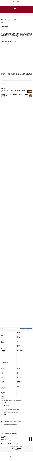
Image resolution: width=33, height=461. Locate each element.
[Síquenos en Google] (17, 444)
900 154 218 (16, 448)
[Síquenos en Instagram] (6, 444)
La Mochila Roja (19, 378)
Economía (2, 368)
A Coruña (18, 333)
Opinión (2, 372)
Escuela (18, 386)
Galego (18, 330)
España (2, 369)
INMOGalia (2, 355)
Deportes (2, 373)
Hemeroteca (2, 336)
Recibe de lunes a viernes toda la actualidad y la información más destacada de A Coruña (12, 421)
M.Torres (5, 96)
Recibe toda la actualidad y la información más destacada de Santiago (10, 427)
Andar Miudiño (3, 392)
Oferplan (2, 354)
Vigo (17, 349)
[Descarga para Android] (31, 438)
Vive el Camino (19, 377)
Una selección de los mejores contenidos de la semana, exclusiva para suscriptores (12, 405)
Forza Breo (2, 393)
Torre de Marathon (3, 387)
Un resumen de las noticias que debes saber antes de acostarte (10, 402)
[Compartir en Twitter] (7, 28)
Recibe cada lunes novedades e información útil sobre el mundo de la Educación (11, 409)
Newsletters (2, 342)
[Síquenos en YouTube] (11, 444)
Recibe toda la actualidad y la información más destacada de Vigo (10, 430)
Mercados (18, 382)
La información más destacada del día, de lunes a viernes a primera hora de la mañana (12, 400)
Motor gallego (3, 396)
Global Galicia (19, 368)
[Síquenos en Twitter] (4, 444)
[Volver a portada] (16, 1)
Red (17, 372)
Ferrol (18, 341)
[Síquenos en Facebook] (2, 444)
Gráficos (2, 377)
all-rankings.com (25, 35)
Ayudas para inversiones (4, 362)
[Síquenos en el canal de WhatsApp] (15, 444)
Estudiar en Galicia (20, 369)
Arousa (18, 336)
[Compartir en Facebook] (5, 28)
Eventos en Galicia (3, 356)
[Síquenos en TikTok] (13, 444)
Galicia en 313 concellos (20, 350)
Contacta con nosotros (4, 348)
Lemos (18, 342)
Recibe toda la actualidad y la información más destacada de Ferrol (10, 424)
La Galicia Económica (4, 382)
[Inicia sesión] (32, 1)
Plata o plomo (19, 373)
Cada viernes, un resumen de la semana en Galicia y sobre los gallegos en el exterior (12, 418)
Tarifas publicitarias (3, 351)
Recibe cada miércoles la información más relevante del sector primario (11, 412)
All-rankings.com (3, 73)
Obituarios (2, 381)
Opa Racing (2, 389)
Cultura (2, 376)
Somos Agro (2, 378)
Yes (17, 385)
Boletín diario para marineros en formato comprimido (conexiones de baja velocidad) (12, 414)
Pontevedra (18, 346)
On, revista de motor (20, 387)
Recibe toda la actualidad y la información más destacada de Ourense (10, 433)
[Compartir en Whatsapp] (2, 28)
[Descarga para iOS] (29, 438)
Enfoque (18, 376)
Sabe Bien (18, 367)
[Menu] (1, 1)
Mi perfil (2, 341)
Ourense (18, 345)
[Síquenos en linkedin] (8, 444)
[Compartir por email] (3, 28)
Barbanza (18, 337)
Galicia (2, 367)
